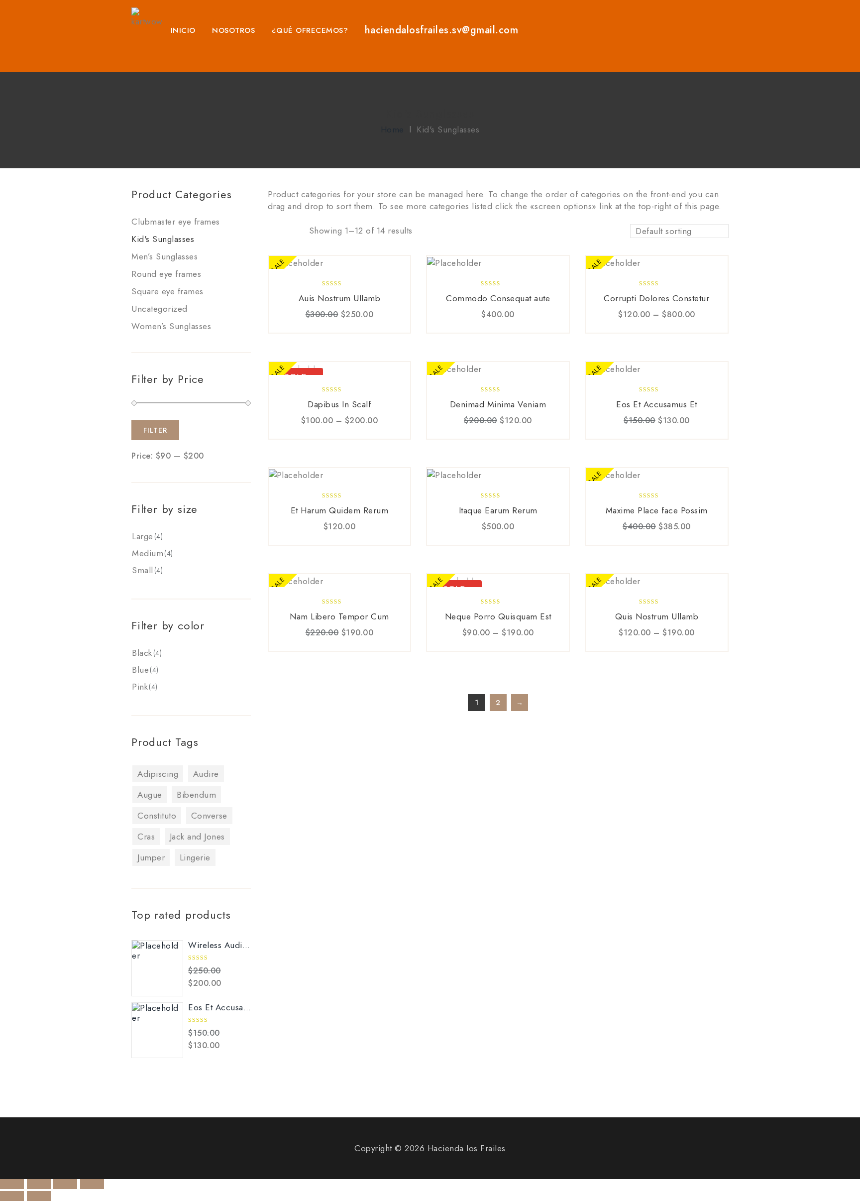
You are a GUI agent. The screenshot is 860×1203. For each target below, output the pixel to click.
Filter (155, 430)
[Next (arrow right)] (39, 1196)
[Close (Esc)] (12, 1184)
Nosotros (233, 30)
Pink (140, 687)
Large (142, 536)
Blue (140, 670)
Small (142, 570)
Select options (305, 433)
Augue (149, 795)
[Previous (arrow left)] (12, 1196)
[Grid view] (274, 232)
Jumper (151, 857)
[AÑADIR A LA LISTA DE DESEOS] (349, 327)
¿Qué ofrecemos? (310, 30)
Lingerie (195, 857)
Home (392, 129)
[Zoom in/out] (92, 1184)
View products (622, 327)
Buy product (463, 327)
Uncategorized (159, 309)
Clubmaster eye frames (175, 222)
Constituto (156, 816)
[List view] (291, 232)
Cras (146, 836)
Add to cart (305, 327)
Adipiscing (157, 774)
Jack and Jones (197, 836)
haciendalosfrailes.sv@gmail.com (442, 30)
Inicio (183, 30)
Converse (209, 816)
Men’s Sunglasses (164, 256)
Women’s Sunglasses (171, 326)
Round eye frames (166, 274)
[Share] (39, 1184)
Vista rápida (326, 327)
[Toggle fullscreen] (65, 1184)
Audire (206, 774)
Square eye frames (167, 291)
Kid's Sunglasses (162, 239)
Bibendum (196, 795)
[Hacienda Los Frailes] (147, 21)
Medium (147, 553)
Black (142, 653)
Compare (373, 327)
